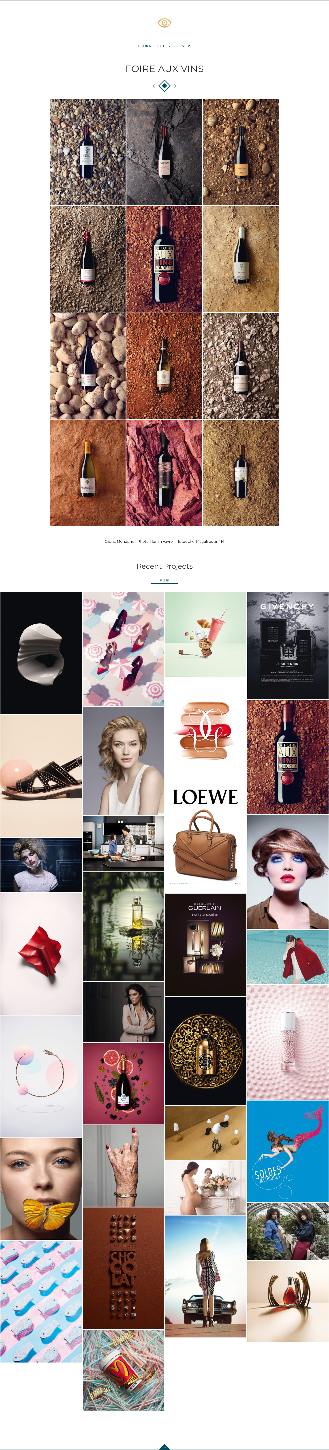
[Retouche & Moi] (164, 23)
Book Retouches (154, 46)
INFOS (186, 46)
